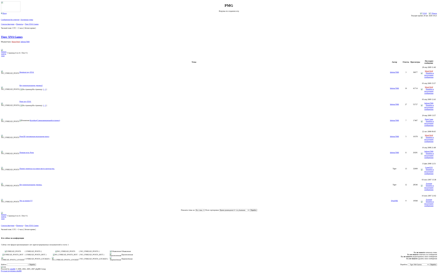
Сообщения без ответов (10, 20)
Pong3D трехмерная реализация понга (34, 136)
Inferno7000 (25, 42)
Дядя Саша (429, 119)
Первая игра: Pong (27, 153)
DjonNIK (394, 201)
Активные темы (27, 20)
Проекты (19, 24)
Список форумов (7, 24)
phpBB (12, 269)
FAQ (425, 13)
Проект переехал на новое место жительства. (37, 169)
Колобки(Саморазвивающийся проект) (45, 120)
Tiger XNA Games (32, 24)
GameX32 (429, 167)
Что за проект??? (26, 201)
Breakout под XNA (27, 72)
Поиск (434, 13)
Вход (4, 13)
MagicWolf (16, 42)
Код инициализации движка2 (31, 85)
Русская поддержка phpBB (11, 271)
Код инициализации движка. (31, 185)
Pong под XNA (25, 102)
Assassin (429, 184)
